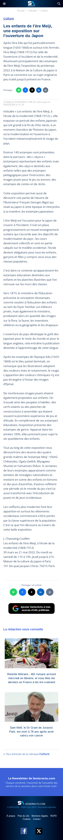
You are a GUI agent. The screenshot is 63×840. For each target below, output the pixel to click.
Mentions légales (40, 816)
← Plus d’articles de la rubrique (26, 754)
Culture (44, 10)
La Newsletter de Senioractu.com (31, 778)
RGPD (53, 816)
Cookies (27, 819)
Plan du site (24, 816)
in (39, 90)
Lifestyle (32, 10)
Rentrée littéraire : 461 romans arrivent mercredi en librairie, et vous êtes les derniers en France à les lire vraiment (31, 677)
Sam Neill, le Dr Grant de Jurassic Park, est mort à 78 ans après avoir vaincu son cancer (31, 731)
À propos (11, 816)
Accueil (20, 10)
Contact (36, 819)
